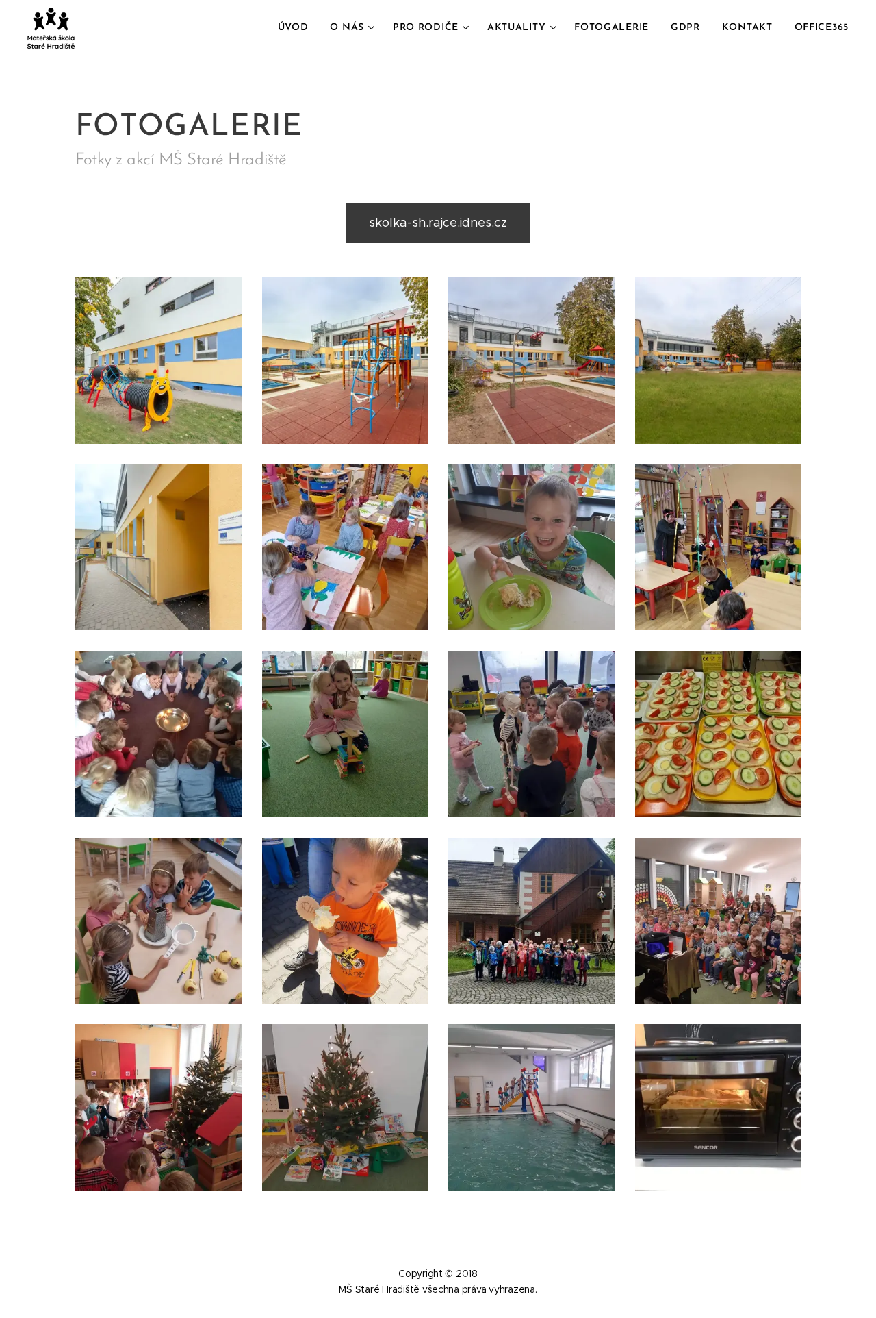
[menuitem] (297, 28)
